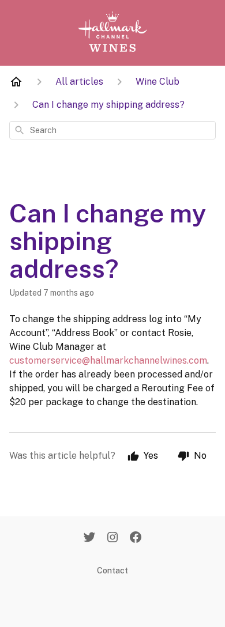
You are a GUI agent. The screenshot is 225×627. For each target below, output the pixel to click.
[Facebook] (135, 538)
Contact (112, 570)
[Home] (16, 82)
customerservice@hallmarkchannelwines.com (108, 360)
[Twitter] (89, 538)
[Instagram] (112, 538)
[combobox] (112, 130)
